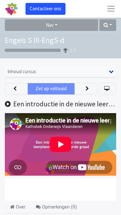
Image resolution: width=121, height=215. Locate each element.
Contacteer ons (45, 8)
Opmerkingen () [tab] (59, 207)
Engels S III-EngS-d (35, 40)
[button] (107, 25)
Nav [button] (50, 25)
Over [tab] (20, 207)
